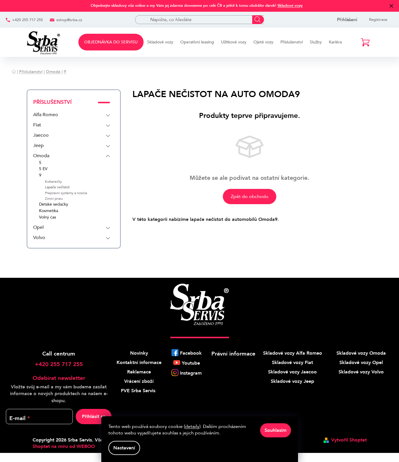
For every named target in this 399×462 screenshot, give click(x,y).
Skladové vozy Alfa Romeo (292, 353)
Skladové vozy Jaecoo (292, 372)
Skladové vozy (290, 5)
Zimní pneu (54, 199)
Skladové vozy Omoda (361, 353)
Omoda (41, 156)
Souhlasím (276, 430)
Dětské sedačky (53, 204)
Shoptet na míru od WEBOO (64, 446)
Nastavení (124, 448)
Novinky (139, 353)
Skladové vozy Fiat (292, 362)
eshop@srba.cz (69, 20)
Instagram (191, 373)
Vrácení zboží (139, 381)
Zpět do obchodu (249, 196)
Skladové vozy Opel (361, 362)
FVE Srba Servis (138, 390)
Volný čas (47, 217)
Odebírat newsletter (59, 378)
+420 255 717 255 (27, 20)
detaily (192, 426)
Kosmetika (48, 211)
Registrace (378, 19)
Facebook (191, 353)
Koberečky (53, 182)
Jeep (38, 145)
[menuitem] (111, 42)
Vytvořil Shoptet (349, 440)
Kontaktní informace (139, 362)
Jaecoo (41, 135)
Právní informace (233, 354)
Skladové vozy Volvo (361, 372)
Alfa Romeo (45, 114)
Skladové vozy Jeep (292, 381)
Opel (38, 227)
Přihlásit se (93, 416)
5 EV (43, 169)
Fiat (37, 125)
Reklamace (139, 372)
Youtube (191, 363)
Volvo (39, 237)
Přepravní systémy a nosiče (66, 193)
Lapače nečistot (57, 187)
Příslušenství (52, 102)
